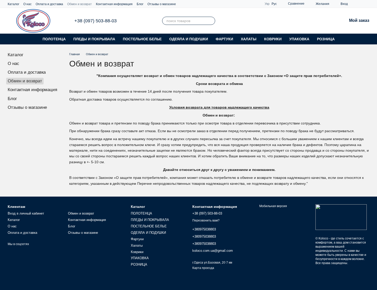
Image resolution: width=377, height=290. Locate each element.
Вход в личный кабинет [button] (26, 213)
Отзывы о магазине (161, 4)
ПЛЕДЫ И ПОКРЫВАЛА (94, 39)
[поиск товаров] (211, 21)
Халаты (248, 39)
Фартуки (224, 39)
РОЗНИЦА (326, 39)
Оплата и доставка (49, 4)
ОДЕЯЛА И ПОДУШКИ (188, 39)
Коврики (273, 39)
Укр (267, 3)
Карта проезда (203, 268)
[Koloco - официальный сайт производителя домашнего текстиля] (341, 217)
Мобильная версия (273, 206)
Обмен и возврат (79, 4)
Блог (140, 4)
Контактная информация (114, 4)
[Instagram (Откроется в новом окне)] (355, 4)
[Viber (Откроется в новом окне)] (361, 4)
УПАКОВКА (299, 39)
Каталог (13, 4)
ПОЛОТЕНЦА (54, 39)
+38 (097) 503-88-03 (95, 20)
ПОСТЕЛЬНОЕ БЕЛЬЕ (142, 39)
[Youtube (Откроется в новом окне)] (367, 4)
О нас (27, 4)
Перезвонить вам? (206, 220)
